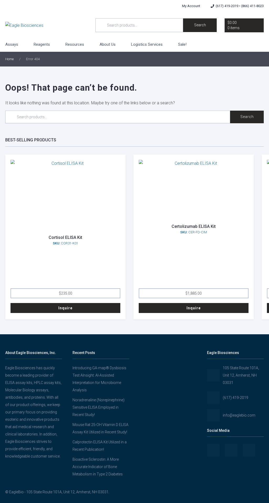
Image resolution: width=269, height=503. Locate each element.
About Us (108, 44)
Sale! (182, 44)
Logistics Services (147, 44)
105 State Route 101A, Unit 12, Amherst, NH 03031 (241, 375)
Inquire (65, 308)
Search (200, 25)
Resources (74, 44)
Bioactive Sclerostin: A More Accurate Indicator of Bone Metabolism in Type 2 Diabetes (98, 466)
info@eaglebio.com (239, 415)
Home (9, 59)
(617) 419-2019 (235, 398)
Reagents (42, 44)
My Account (191, 6)
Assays (11, 44)
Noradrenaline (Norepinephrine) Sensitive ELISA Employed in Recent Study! (99, 407)
